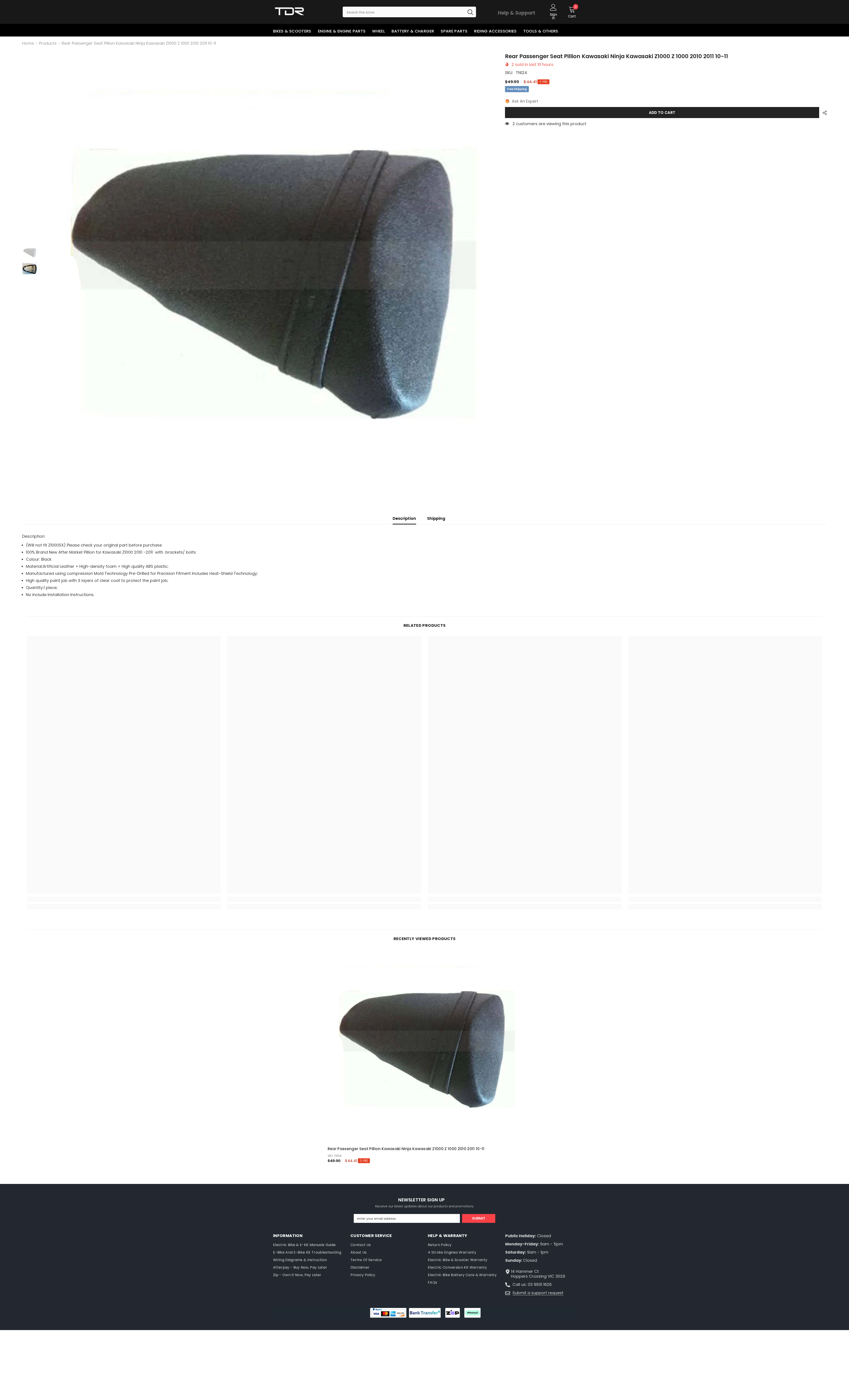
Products (48, 43)
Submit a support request (537, 1293)
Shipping (436, 518)
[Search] (409, 12)
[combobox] (404, 12)
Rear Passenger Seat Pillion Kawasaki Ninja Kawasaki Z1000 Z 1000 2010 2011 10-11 (406, 1148)
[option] (268, 277)
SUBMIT (479, 1218)
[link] (124, 899)
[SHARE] (823, 112)
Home (28, 43)
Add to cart (662, 112)
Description (404, 518)
